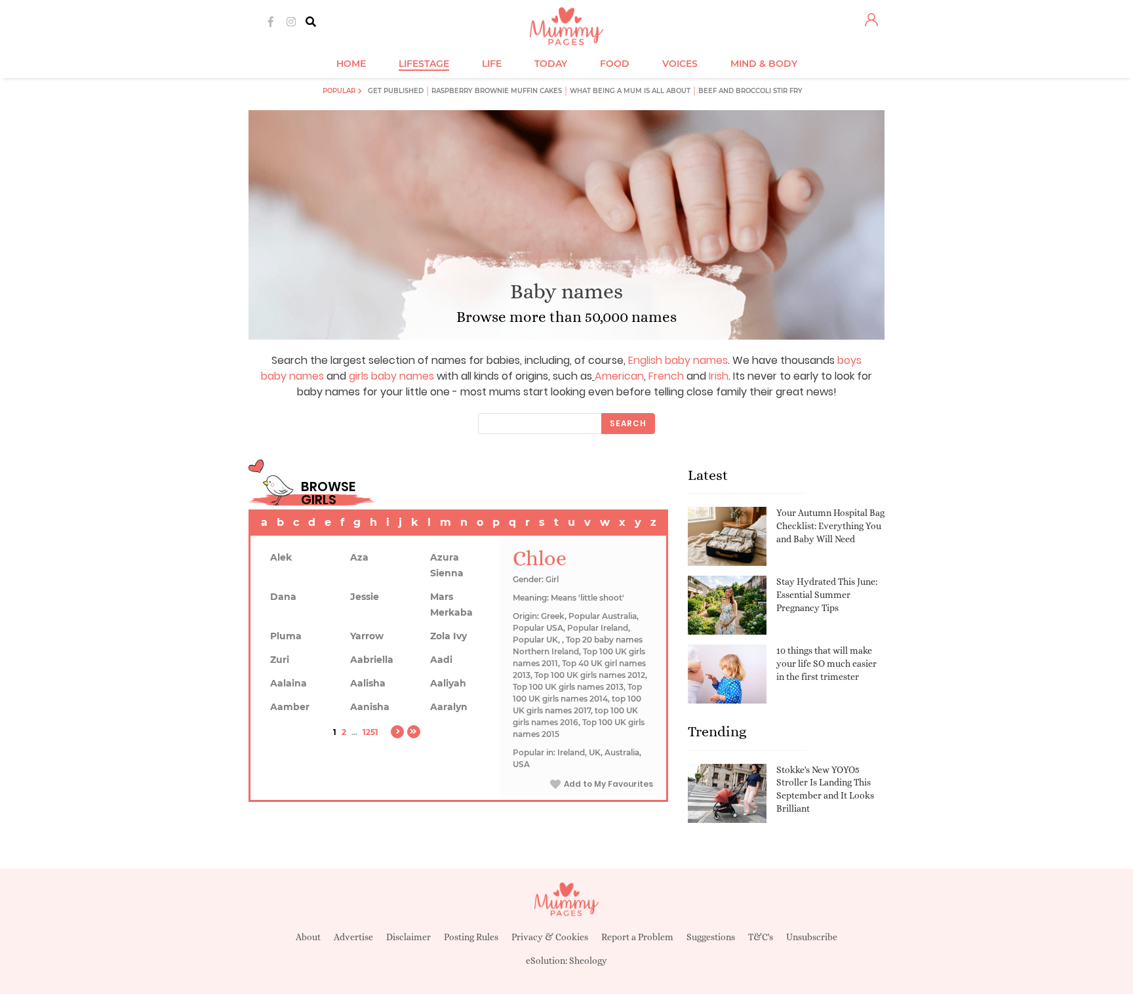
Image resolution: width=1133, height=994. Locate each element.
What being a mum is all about (630, 91)
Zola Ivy (448, 636)
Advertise (353, 937)
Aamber (289, 707)
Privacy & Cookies (549, 937)
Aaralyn (448, 707)
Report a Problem (637, 937)
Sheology (588, 960)
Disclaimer (408, 937)
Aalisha (368, 683)
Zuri (279, 660)
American (619, 376)
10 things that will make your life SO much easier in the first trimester (826, 663)
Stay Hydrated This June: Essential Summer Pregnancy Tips (826, 594)
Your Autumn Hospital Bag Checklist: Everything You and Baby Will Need (830, 525)
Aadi (441, 660)
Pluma (286, 636)
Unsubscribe (811, 937)
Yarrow (367, 636)
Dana (283, 597)
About (308, 937)
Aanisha (369, 707)
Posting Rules (471, 937)
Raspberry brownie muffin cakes (496, 91)
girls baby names (391, 376)
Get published (396, 91)
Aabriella (371, 660)
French (666, 376)
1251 (370, 732)
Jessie (364, 597)
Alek (281, 557)
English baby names (678, 360)
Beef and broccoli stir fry (750, 91)
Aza (359, 557)
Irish (718, 376)
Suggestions (710, 937)
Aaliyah (448, 683)
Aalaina (288, 683)
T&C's (760, 937)
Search (628, 423)
